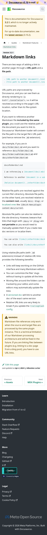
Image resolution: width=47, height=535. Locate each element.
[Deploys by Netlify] (9, 473)
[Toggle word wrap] (37, 79)
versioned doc (15, 294)
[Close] (45, 2)
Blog (4, 452)
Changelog (7, 456)
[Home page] (4, 43)
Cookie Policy (8, 500)
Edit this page (12, 364)
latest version (16, 34)
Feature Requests (10, 429)
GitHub (5, 461)
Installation (7, 405)
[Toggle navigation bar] (4, 9)
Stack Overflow (9, 424)
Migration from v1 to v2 (13, 409)
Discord (6, 433)
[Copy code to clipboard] (42, 79)
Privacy (5, 491)
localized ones (9, 204)
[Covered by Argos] (10, 476)
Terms (5, 495)
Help (4, 437)
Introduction (8, 401)
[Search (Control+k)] (42, 9)
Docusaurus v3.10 (18, 2)
